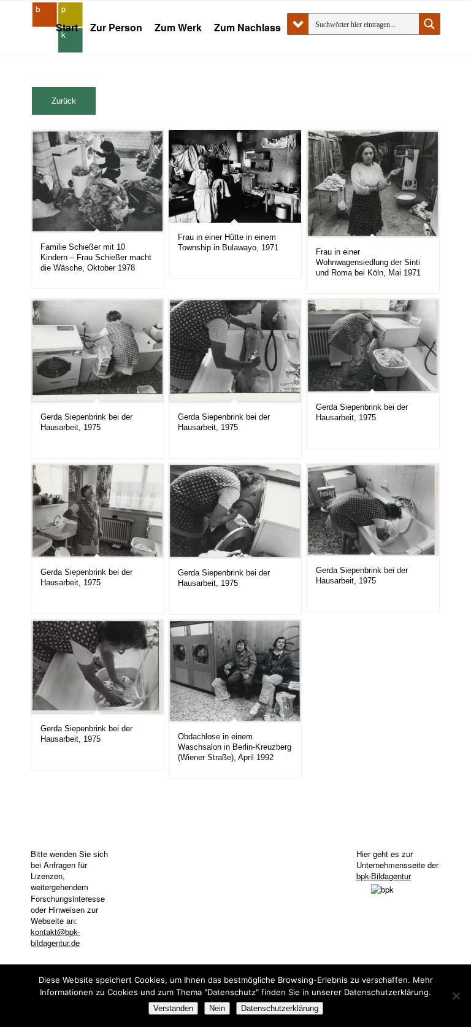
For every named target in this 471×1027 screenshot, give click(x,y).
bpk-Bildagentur (383, 876)
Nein (217, 1008)
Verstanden (173, 1008)
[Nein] (456, 996)
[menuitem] (67, 28)
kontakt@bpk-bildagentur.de (55, 937)
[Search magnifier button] (429, 23)
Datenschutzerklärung (279, 1008)
